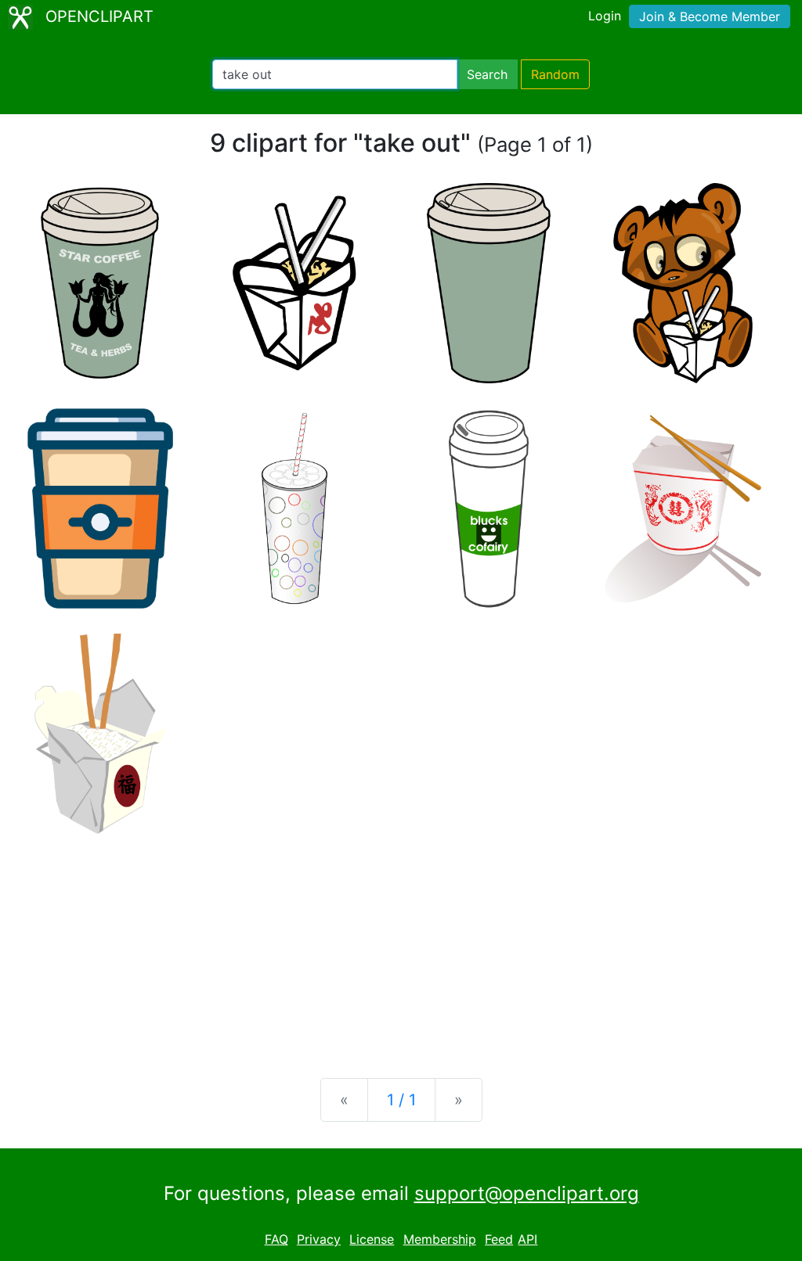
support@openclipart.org (526, 1193)
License (371, 1239)
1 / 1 (401, 1099)
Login (604, 15)
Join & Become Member (709, 16)
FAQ (276, 1239)
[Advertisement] (401, 943)
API (527, 1239)
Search (487, 74)
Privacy (319, 1239)
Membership (439, 1239)
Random (555, 74)
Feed (499, 1239)
